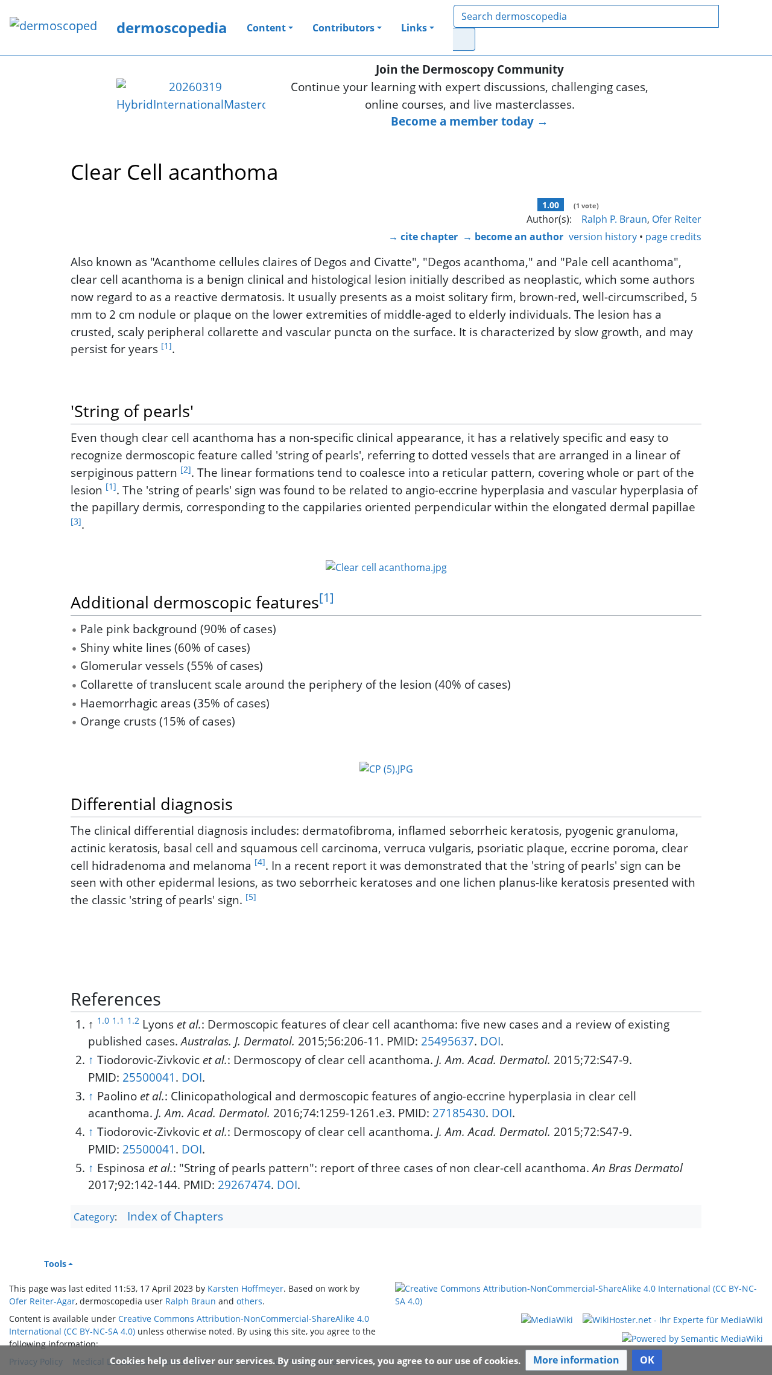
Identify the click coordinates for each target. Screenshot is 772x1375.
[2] (185, 469)
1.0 (103, 1020)
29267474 (244, 1184)
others (249, 1301)
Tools (55, 1263)
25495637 (447, 1041)
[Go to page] (464, 39)
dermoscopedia (171, 27)
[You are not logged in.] (746, 28)
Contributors (343, 27)
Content (266, 27)
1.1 (118, 1020)
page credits (673, 236)
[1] (166, 345)
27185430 (459, 1113)
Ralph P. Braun (614, 219)
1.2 (133, 1020)
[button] (576, 1360)
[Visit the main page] (53, 27)
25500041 (149, 1077)
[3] (76, 521)
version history (603, 236)
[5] (250, 896)
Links (414, 27)
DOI (490, 1041)
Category (94, 1216)
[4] (260, 861)
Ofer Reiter (676, 219)
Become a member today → (469, 121)
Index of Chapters (175, 1216)
